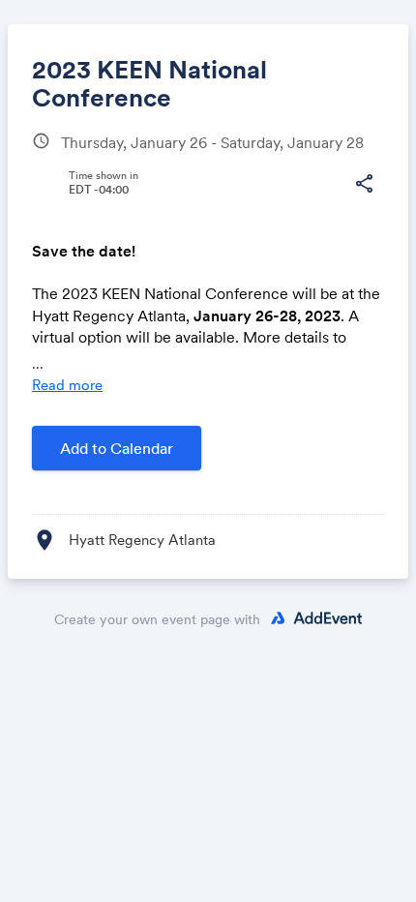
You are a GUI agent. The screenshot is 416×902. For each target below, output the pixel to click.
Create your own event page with (157, 619)
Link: (68, 228)
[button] (363, 184)
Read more (67, 385)
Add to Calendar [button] (116, 448)
